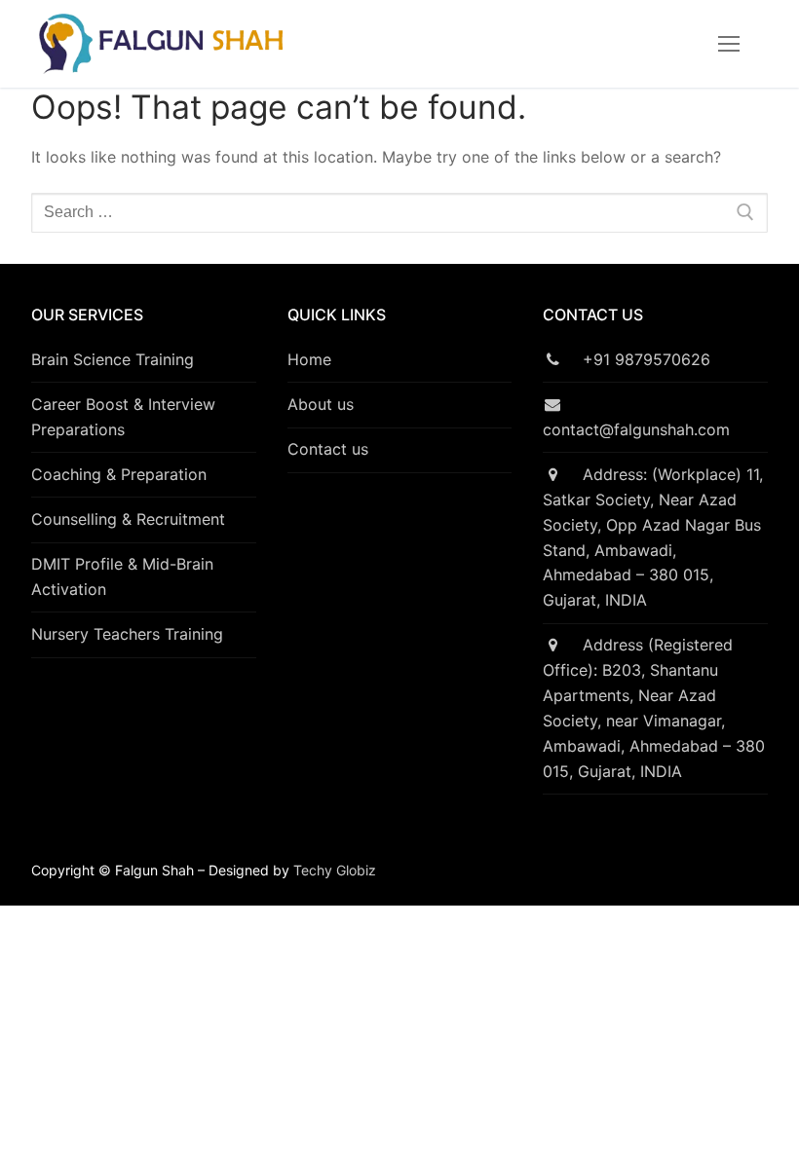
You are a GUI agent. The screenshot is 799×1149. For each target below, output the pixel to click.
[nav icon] (729, 43)
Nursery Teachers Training (127, 634)
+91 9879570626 (636, 359)
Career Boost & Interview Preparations (123, 416)
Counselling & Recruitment (128, 519)
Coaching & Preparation (119, 474)
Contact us (327, 449)
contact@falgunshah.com (636, 416)
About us (320, 404)
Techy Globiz (334, 870)
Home (309, 359)
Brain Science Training (112, 359)
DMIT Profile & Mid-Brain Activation (122, 576)
